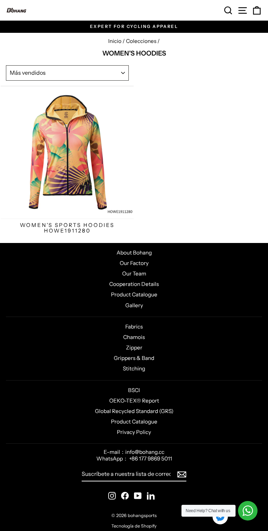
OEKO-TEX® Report (134, 400)
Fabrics (134, 326)
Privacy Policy (134, 432)
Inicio (114, 41)
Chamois (134, 337)
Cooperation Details (134, 284)
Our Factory (134, 263)
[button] (220, 517)
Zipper (134, 347)
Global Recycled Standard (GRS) (134, 411)
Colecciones (141, 41)
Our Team (134, 273)
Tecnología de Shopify (134, 526)
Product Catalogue (134, 294)
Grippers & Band (134, 358)
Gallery (134, 305)
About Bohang (134, 252)
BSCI (134, 390)
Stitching (134, 368)
